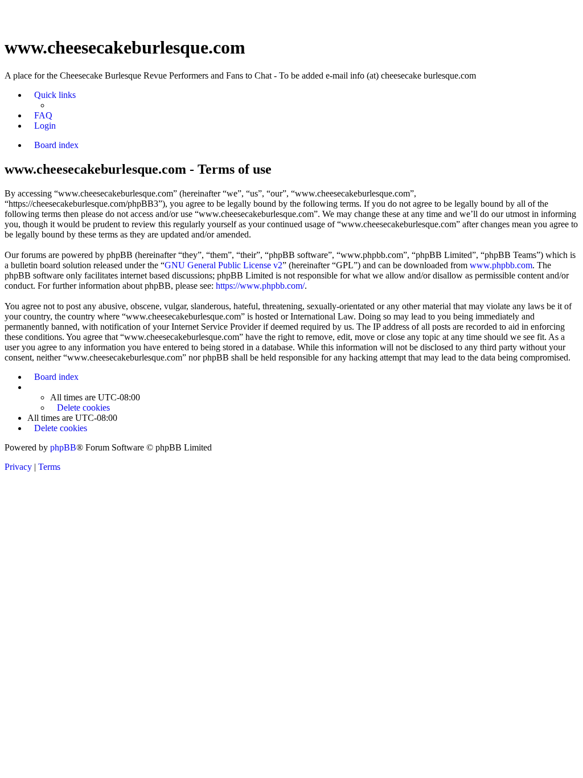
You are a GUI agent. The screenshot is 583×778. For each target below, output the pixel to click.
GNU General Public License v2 (223, 265)
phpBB (63, 447)
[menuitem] (39, 115)
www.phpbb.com (501, 265)
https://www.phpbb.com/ (260, 285)
